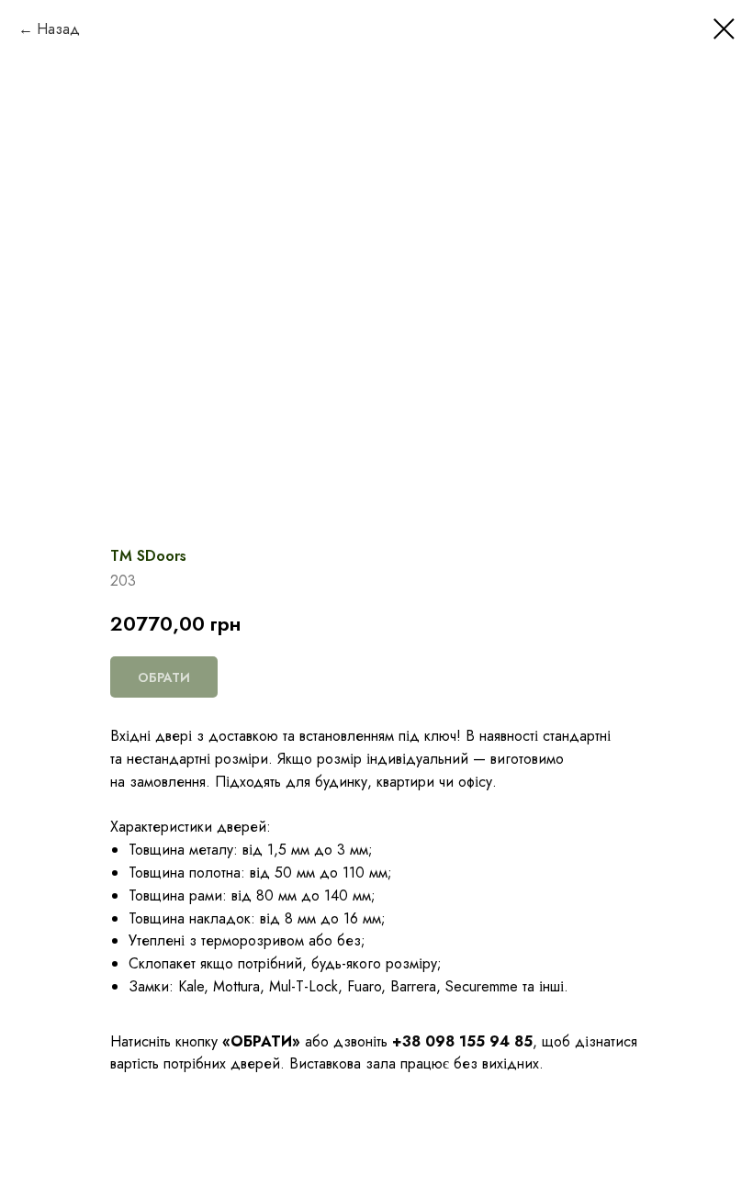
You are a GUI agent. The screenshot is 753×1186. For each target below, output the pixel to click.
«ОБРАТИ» (261, 1041)
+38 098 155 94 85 (462, 1041)
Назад (58, 28)
